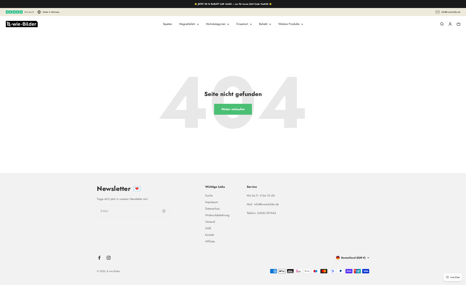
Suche (209, 195)
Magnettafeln (187, 24)
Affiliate (210, 241)
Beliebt (263, 24)
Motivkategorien (216, 24)
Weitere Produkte (288, 24)
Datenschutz (212, 209)
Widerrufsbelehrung (217, 215)
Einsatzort (242, 24)
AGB (208, 228)
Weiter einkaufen (233, 109)
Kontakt (209, 235)
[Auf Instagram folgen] (108, 257)
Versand (210, 222)
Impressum (211, 202)
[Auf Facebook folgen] (99, 257)
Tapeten (167, 24)
